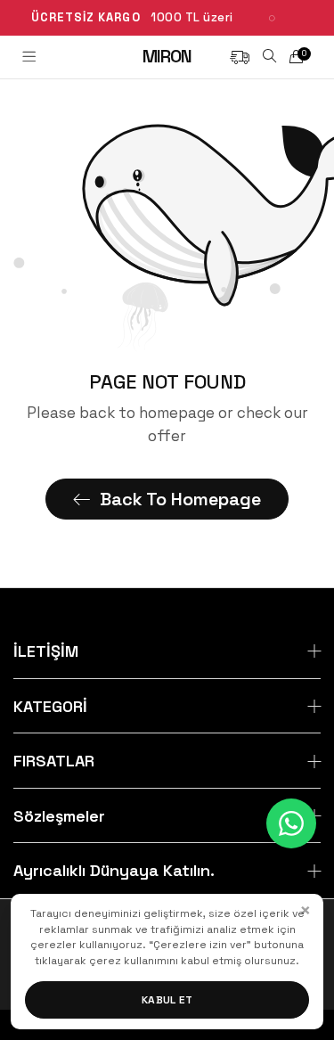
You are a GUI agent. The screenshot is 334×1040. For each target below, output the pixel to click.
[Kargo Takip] (239, 56)
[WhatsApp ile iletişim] (291, 823)
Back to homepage (180, 499)
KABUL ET (167, 1000)
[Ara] (269, 56)
